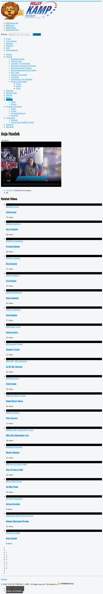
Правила (9, 124)
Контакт (9, 43)
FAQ (8, 48)
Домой (9, 54)
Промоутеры (11, 93)
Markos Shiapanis (13, 452)
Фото (13, 102)
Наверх (4, 579)
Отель (18, 86)
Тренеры (9, 91)
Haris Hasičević (12, 229)
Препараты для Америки (21, 79)
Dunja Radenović (12, 298)
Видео (13, 104)
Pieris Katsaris (12, 418)
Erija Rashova (11, 280)
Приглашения (12, 50)
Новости (9, 46)
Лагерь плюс (16, 61)
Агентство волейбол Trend (22, 122)
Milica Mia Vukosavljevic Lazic (17, 435)
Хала (18, 88)
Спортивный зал (18, 113)
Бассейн (14, 115)
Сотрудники (11, 41)
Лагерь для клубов (19, 75)
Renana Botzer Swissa (14, 400)
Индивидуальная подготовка (23, 66)
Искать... (5, 34)
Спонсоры (10, 118)
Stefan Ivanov (11, 212)
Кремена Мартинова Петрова (17, 521)
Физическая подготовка (21, 68)
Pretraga (37, 34)
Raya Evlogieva (11, 315)
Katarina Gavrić (12, 332)
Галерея (9, 100)
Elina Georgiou (11, 263)
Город (18, 84)
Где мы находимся (14, 106)
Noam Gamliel (11, 538)
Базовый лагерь (17, 59)
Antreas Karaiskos (13, 503)
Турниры (15, 77)
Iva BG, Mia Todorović (14, 366)
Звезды (9, 95)
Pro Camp (15, 72)
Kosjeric (14, 120)
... (7, 561)
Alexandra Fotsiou (13, 349)
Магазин (9, 127)
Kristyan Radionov (13, 246)
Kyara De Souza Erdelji (14, 469)
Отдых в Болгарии (19, 81)
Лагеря (9, 57)
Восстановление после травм (23, 70)
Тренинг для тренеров (20, 63)
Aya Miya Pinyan (12, 486)
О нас (8, 39)
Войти (9, 97)
